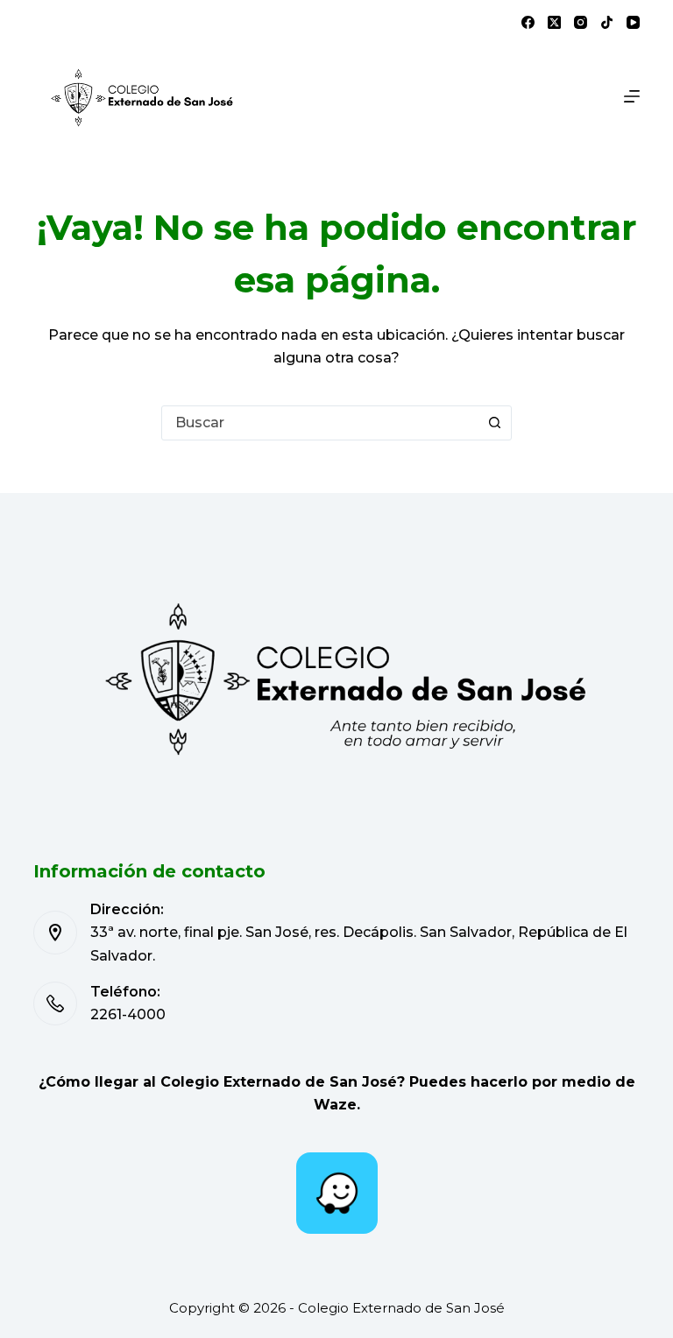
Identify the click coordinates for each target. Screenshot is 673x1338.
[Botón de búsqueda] (494, 423)
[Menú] (632, 96)
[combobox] (320, 422)
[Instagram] (580, 22)
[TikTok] (606, 22)
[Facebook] (528, 22)
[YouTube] (633, 22)
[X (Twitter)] (554, 22)
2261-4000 (128, 1014)
